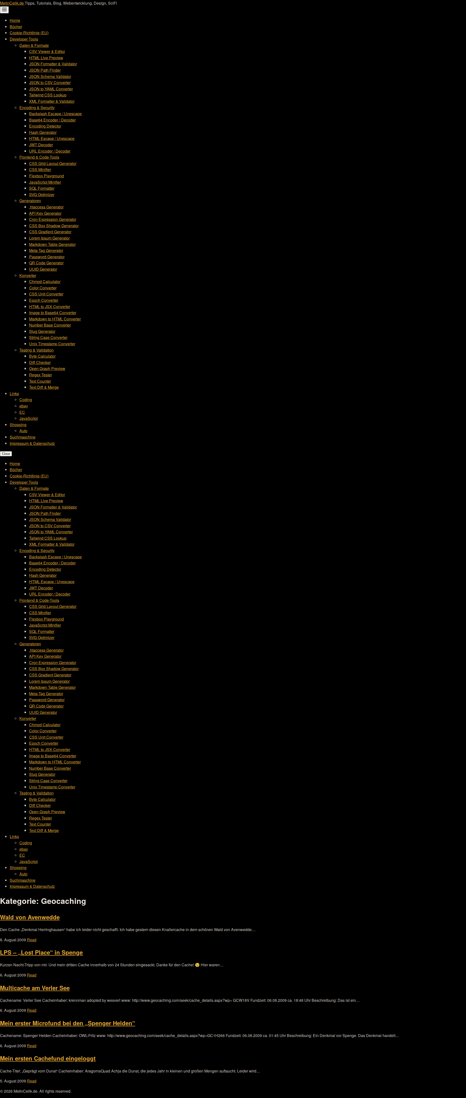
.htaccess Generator (46, 207)
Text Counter (40, 381)
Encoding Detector (45, 126)
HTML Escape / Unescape (52, 138)
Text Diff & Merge (44, 387)
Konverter (27, 275)
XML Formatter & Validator (52, 101)
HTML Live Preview (46, 58)
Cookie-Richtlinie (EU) (29, 32)
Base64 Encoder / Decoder (52, 120)
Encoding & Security (37, 107)
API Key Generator (45, 213)
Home (15, 20)
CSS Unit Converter (46, 294)
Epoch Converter (43, 300)
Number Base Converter (50, 325)
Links (14, 393)
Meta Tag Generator (46, 250)
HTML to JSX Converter (49, 306)
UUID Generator (43, 269)
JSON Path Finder (45, 70)
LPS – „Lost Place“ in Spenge (41, 952)
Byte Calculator (42, 356)
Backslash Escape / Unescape (55, 113)
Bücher (16, 26)
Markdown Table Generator (52, 244)
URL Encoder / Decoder (49, 151)
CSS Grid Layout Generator (52, 163)
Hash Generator (43, 132)
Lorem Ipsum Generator (49, 238)
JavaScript (28, 418)
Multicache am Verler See (35, 988)
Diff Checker (40, 362)
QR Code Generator (46, 263)
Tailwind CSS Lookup (48, 95)
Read (31, 939)
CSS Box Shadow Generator (54, 225)
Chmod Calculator (44, 281)
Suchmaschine (22, 437)
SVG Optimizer (41, 194)
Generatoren (30, 200)
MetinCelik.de (12, 3)
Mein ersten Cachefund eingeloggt (48, 1058)
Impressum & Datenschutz (32, 443)
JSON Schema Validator (50, 76)
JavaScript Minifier (45, 182)
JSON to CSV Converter (50, 82)
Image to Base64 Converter (52, 312)
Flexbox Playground (46, 176)
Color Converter (43, 288)
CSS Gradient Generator (50, 231)
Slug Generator (42, 331)
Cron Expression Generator (52, 219)
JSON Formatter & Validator (53, 64)
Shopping (18, 424)
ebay (23, 406)
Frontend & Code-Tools (39, 157)
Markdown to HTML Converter (55, 319)
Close (6, 454)
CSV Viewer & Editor (47, 51)
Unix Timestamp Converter (52, 343)
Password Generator (47, 256)
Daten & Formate (34, 45)
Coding (25, 399)
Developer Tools (24, 39)
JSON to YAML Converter (51, 89)
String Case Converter (48, 337)
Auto (23, 430)
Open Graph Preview (47, 368)
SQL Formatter (41, 188)
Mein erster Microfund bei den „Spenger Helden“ (67, 1023)
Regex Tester (40, 375)
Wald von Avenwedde (30, 917)
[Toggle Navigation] (4, 9)
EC (22, 412)
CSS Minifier (40, 169)
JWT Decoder (41, 144)
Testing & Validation (36, 350)
